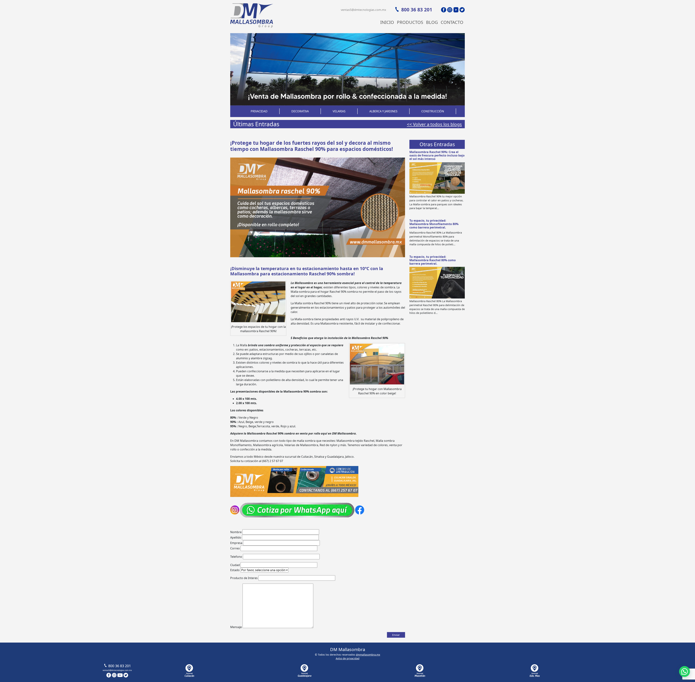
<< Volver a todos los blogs (434, 124)
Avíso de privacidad (347, 658)
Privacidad (259, 111)
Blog (432, 22)
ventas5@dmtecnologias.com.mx (363, 10)
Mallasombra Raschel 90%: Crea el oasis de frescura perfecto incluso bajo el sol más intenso (437, 155)
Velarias (339, 111)
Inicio (387, 22)
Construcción (432, 111)
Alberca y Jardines (383, 111)
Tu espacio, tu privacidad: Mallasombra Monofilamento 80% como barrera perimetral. (433, 224)
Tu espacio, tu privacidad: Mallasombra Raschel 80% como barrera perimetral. (432, 260)
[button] (684, 671)
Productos (410, 22)
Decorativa (300, 111)
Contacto (452, 22)
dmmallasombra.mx (368, 654)
